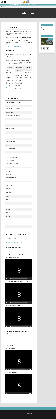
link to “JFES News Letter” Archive (12, 240)
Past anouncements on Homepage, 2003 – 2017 (15, 242)
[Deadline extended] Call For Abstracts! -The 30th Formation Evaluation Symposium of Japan (46, 47)
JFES (31, 413)
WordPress (35, 415)
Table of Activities (9, 87)
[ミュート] (29, 278)
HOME (3, 6)
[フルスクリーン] (30, 278)
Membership (33, 1)
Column (52, 1)
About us (42, 1)
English (44, 27)
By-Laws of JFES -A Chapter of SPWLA (13, 46)
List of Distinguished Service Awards (13, 341)
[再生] (6, 278)
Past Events (47, 1)
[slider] (18, 278)
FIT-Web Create (25, 415)
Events (38, 1)
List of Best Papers (9, 339)
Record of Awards (18, 91)
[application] (18, 269)
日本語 (44, 29)
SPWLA (11, 37)
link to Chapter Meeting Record (12, 250)
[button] (19, 270)
